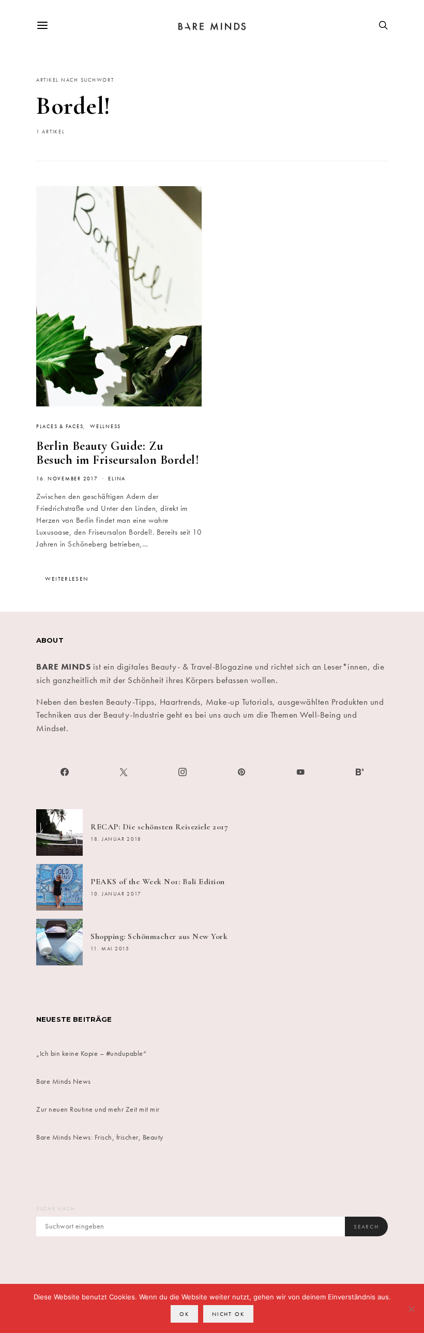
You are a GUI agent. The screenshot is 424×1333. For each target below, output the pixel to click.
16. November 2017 (67, 479)
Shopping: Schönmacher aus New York (159, 936)
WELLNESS (105, 426)
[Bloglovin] (359, 772)
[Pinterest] (241, 772)
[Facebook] (64, 772)
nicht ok (228, 1313)
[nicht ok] (411, 1309)
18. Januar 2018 (116, 839)
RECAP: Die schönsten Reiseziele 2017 (159, 827)
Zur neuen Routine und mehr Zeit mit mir (98, 1109)
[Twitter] (123, 772)
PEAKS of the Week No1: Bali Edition (157, 881)
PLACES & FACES (59, 426)
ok (184, 1313)
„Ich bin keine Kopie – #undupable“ (91, 1053)
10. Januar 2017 (116, 894)
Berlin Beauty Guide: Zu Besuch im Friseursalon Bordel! (117, 452)
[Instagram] (182, 772)
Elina (117, 479)
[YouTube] (300, 772)
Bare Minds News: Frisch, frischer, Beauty (99, 1137)
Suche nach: (56, 1209)
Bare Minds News (63, 1081)
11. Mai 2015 (110, 949)
